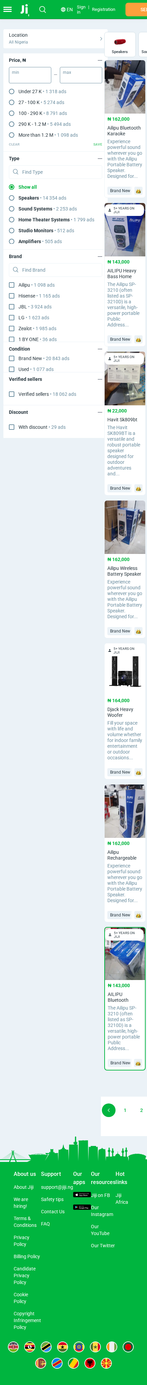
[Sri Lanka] (40, 1363)
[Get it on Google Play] (82, 1208)
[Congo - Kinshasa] (57, 1363)
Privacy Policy (21, 1241)
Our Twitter (103, 1245)
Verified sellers (47, 394)
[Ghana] (62, 1346)
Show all (27, 187)
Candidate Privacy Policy (25, 1275)
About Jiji (24, 1187)
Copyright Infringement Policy (27, 1320)
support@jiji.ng (57, 1187)
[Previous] (109, 1110)
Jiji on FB (100, 1195)
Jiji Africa (122, 1199)
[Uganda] (29, 1346)
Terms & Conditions (25, 1222)
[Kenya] (13, 1346)
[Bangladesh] (128, 1346)
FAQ (45, 1224)
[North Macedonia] (106, 1363)
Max (67, 72)
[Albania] (89, 1363)
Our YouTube (100, 1230)
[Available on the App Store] (82, 1195)
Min (15, 72)
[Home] (28, 9)
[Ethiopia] (79, 1346)
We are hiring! (21, 1203)
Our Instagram (102, 1211)
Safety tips (52, 1199)
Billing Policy (27, 1256)
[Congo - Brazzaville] (73, 1363)
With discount (42, 427)
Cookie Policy (21, 1298)
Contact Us (53, 1211)
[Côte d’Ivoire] (111, 1346)
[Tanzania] (46, 1346)
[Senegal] (95, 1346)
